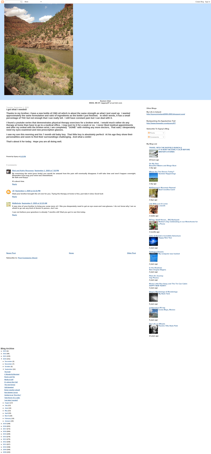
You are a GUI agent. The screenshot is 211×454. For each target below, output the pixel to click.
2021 (5, 356)
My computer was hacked (169, 254)
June (7, 408)
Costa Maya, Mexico (166, 310)
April (6, 413)
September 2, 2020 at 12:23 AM (34, 203)
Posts (152, 133)
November (8, 364)
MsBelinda (16, 203)
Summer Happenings (167, 174)
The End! (7, 372)
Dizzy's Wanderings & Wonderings (163, 292)
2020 (5, 359)
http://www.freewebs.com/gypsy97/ (161, 123)
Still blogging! (9, 387)
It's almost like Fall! (11, 382)
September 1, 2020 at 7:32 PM (47, 171)
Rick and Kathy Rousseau (23, 171)
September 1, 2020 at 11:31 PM (27, 191)
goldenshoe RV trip (157, 308)
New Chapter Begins (157, 270)
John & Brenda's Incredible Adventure (165, 236)
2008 (5, 452)
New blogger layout (11, 392)
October (8, 366)
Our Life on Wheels (157, 324)
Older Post (131, 253)
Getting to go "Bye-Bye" (12, 395)
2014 (5, 437)
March (7, 416)
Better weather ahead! (12, 390)
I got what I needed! (11, 400)
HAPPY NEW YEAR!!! (157, 286)
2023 (5, 351)
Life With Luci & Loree (158, 204)
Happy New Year (165, 238)
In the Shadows (155, 268)
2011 (5, 444)
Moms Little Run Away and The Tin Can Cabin (168, 284)
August (7, 403)
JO (13, 191)
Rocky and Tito (9, 377)
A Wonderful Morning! (11, 374)
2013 (5, 439)
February (8, 418)
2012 (5, 442)
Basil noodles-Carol (166, 190)
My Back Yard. (164, 294)
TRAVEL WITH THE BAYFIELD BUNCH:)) (165, 148)
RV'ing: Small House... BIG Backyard (164, 220)
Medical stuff (8, 379)
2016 (5, 431)
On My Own (154, 164)
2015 (5, 434)
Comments (154, 137)
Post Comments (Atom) (27, 258)
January (8, 421)
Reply (14, 184)
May (6, 411)
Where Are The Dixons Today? (161, 172)
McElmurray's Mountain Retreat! (162, 188)
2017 (5, 429)
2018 (5, 426)
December (8, 361)
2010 (5, 447)
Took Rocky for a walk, (12, 398)
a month (161, 206)
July (6, 405)
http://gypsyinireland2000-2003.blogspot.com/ (166, 114)
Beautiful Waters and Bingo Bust (162, 166)
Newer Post (11, 253)
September (9, 369)
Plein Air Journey (156, 276)
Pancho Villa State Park (168, 326)
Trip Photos (154, 278)
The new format (9, 385)
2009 (5, 449)
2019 (5, 423)
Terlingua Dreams (156, 252)
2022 (5, 354)
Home (71, 253)
